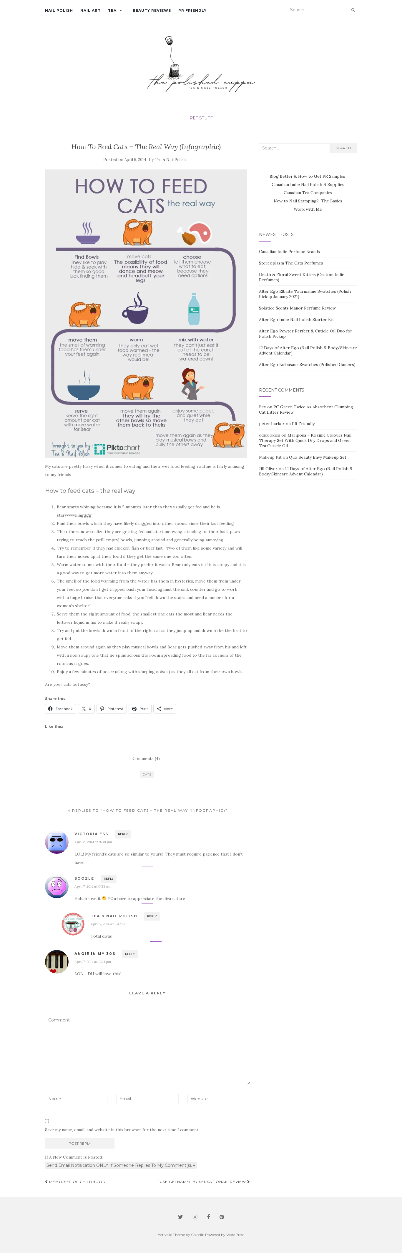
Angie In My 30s (94, 953)
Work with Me (308, 209)
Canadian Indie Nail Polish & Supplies (308, 184)
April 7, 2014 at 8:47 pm (109, 924)
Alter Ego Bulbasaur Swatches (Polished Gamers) (307, 364)
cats (147, 774)
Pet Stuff (201, 118)
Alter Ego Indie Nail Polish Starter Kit (296, 319)
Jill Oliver (268, 468)
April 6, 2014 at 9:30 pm (93, 842)
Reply (123, 834)
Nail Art (90, 10)
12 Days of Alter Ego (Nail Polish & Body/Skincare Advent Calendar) (306, 471)
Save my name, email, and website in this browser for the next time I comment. (122, 1129)
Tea (112, 10)
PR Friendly (192, 10)
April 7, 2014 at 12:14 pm (92, 961)
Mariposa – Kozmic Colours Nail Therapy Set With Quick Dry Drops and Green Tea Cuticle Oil (305, 440)
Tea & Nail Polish (170, 159)
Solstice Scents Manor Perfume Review (297, 308)
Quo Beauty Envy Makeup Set (317, 457)
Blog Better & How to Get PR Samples (308, 176)
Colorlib (197, 1234)
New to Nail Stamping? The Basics (308, 201)
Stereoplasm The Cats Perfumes (291, 263)
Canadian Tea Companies (308, 192)
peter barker (272, 423)
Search (343, 148)
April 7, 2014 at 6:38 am (93, 886)
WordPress (235, 1234)
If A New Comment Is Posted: (74, 1157)
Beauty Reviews (152, 10)
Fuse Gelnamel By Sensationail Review (202, 1181)
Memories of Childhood (77, 1181)
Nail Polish (59, 10)
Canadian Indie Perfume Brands (289, 251)
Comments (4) (146, 758)
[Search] (353, 10)
